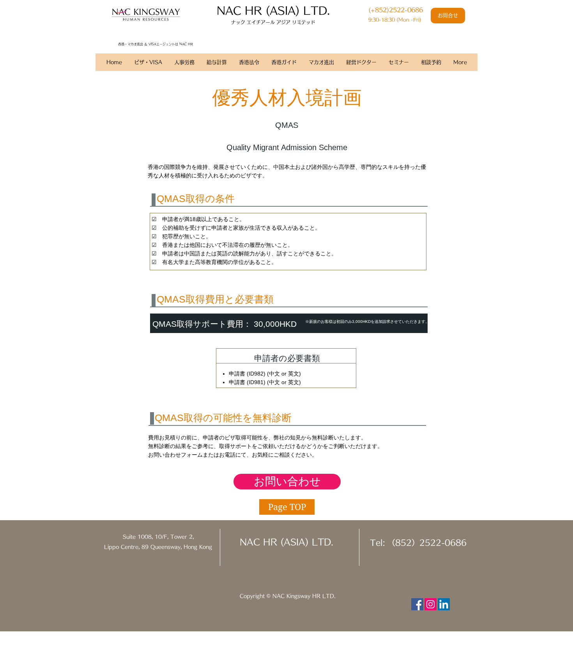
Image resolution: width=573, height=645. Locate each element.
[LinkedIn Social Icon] (444, 604)
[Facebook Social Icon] (417, 604)
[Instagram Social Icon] (430, 604)
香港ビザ (128, 74)
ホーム (104, 74)
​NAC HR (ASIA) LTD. (273, 10)
